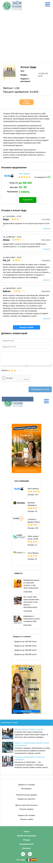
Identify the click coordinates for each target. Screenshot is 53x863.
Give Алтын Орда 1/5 (9, 370)
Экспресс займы (26, 819)
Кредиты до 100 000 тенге (25, 641)
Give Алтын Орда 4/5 (18, 370)
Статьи (26, 831)
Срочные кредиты (26, 809)
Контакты (26, 848)
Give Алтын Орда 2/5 (12, 370)
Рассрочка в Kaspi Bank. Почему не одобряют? (29, 758)
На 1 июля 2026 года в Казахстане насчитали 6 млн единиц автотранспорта (31, 602)
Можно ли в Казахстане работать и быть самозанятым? (31, 744)
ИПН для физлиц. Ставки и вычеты (29, 729)
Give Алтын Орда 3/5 (15, 370)
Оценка (4, 370)
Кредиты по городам (26, 785)
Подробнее (28, 200)
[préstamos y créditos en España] (34, 860)
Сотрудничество (26, 844)
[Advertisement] (26, 35)
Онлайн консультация (26, 835)
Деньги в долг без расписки (27, 805)
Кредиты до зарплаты (26, 799)
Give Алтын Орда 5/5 (20, 370)
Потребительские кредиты (26, 795)
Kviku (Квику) (24, 174)
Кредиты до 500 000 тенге (25, 654)
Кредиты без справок (26, 815)
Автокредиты (26, 788)
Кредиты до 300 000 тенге (25, 650)
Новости (18, 573)
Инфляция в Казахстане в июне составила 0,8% (31, 618)
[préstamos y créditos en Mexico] (29, 860)
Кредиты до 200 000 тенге (25, 646)
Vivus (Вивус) (33, 553)
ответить (46, 229)
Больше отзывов (26, 327)
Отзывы (26, 840)
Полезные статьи (9, 723)
